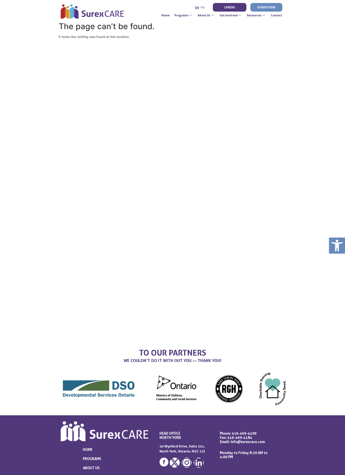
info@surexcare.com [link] (248, 441)
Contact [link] (276, 15)
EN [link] (197, 7)
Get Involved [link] (229, 15)
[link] (337, 246)
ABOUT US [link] (91, 468)
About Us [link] (204, 15)
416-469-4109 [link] (244, 433)
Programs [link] (181, 15)
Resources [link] (254, 15)
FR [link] (202, 7)
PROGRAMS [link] (92, 458)
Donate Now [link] (266, 7)
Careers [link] (229, 7)
